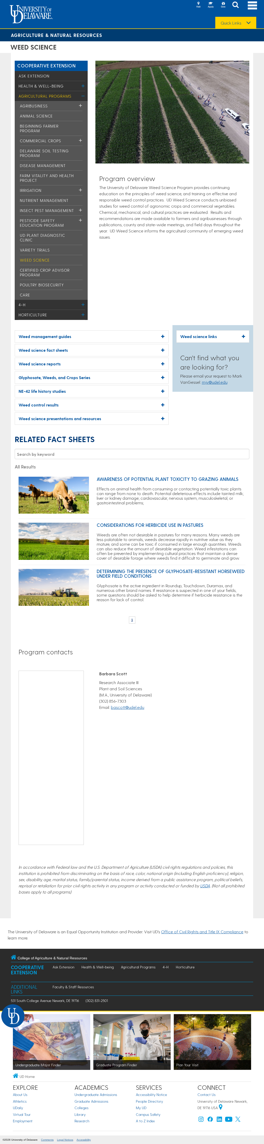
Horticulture (33, 314)
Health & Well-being (41, 86)
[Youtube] (228, 1120)
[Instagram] (201, 1120)
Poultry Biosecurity (42, 285)
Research (82, 1121)
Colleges (81, 1108)
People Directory (149, 1101)
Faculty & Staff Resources (73, 987)
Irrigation (31, 190)
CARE (25, 295)
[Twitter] (238, 1120)
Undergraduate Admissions (96, 1094)
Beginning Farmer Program (39, 128)
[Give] (223, 5)
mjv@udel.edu (214, 382)
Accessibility (84, 1139)
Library (80, 1114)
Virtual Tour (22, 1114)
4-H (22, 304)
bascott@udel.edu (127, 707)
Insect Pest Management (47, 210)
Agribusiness (34, 106)
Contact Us (206, 1094)
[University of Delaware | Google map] (220, 1108)
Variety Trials (35, 250)
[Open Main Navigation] (252, 5)
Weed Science (35, 260)
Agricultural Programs (45, 96)
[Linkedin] (219, 1120)
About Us (20, 1094)
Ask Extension (34, 76)
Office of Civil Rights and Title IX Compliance (202, 931)
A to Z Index (145, 1121)
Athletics (20, 1101)
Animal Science (36, 116)
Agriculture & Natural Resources (56, 35)
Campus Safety (148, 1114)
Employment (22, 1121)
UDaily (18, 1108)
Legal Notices (65, 1139)
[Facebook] (210, 1120)
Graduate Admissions (91, 1101)
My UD (141, 1108)
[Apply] (210, 5)
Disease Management (43, 165)
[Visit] (198, 5)
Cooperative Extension (46, 65)
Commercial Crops (40, 140)
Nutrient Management (44, 200)
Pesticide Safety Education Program (42, 223)
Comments (47, 1139)
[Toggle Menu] (83, 86)
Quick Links (231, 23)
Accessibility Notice (151, 1094)
